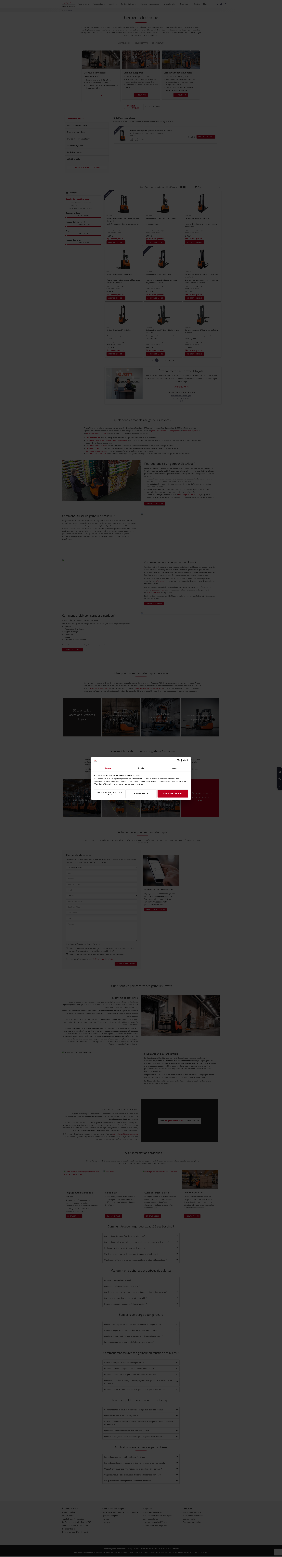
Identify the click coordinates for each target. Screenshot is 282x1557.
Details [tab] (141, 768)
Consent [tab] (108, 768)
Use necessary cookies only (109, 794)
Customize (139, 794)
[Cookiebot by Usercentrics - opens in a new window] (178, 761)
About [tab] (174, 768)
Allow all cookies (173, 794)
